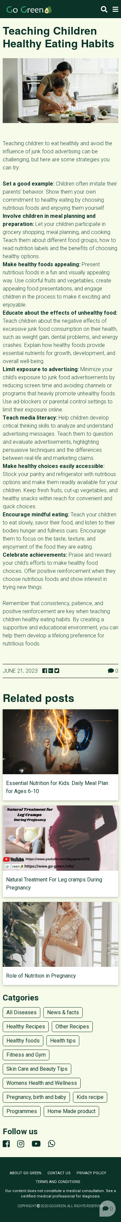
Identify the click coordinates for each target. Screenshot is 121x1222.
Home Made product (71, 1111)
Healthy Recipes (25, 1026)
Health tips (63, 1040)
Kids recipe (90, 1097)
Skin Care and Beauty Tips (37, 1069)
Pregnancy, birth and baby (36, 1097)
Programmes (21, 1111)
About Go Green (25, 1173)
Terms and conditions (58, 1182)
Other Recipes (72, 1026)
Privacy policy (91, 1173)
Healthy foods (23, 1040)
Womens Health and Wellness (41, 1083)
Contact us (59, 1173)
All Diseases (21, 1012)
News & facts (63, 1012)
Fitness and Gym (26, 1055)
